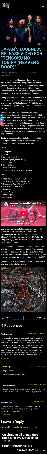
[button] (43, 6)
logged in (16, 427)
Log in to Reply (5, 358)
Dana (5, 367)
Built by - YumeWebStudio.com (17, 445)
